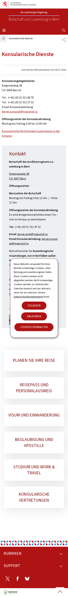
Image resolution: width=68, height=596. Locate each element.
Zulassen (34, 305)
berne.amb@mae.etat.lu (32, 234)
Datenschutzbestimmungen (28, 296)
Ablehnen (34, 316)
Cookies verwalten (34, 327)
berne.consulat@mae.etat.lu (19, 111)
